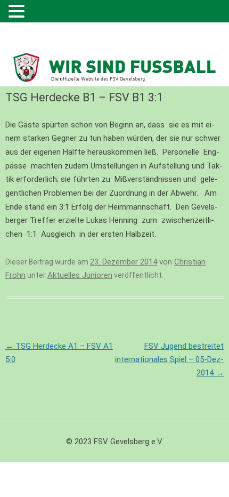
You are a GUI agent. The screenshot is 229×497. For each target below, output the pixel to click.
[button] (18, 12)
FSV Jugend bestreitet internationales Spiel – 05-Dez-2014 (169, 359)
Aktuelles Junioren (79, 275)
